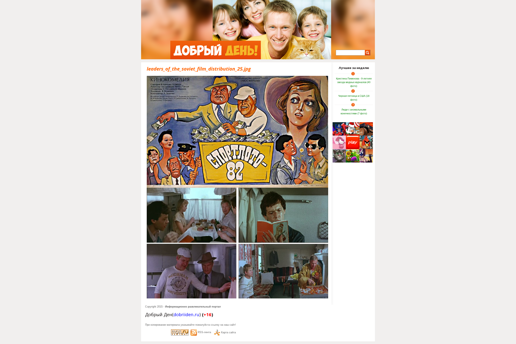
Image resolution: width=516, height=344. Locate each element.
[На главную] (215, 50)
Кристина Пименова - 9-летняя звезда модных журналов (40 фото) (354, 82)
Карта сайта (228, 332)
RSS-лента (204, 332)
